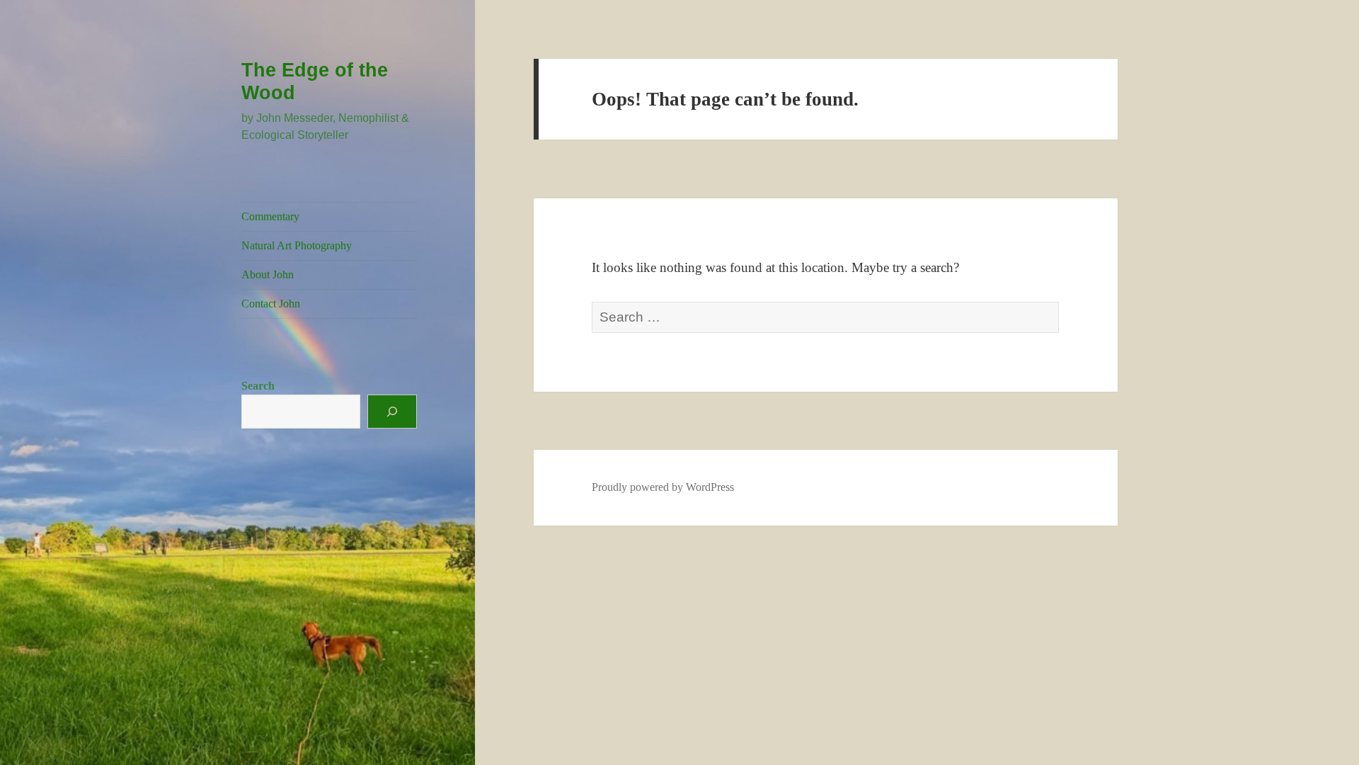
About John (267, 274)
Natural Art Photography (296, 245)
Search (258, 386)
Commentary (270, 216)
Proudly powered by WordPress (663, 487)
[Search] (392, 412)
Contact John (270, 304)
